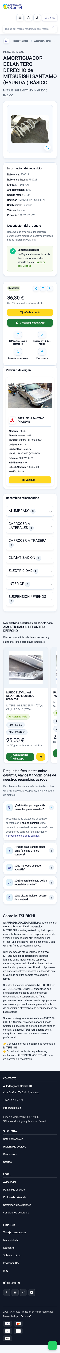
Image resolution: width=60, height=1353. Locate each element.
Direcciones (10, 1154)
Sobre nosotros (12, 1255)
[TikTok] (23, 1292)
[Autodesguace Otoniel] (12, 6)
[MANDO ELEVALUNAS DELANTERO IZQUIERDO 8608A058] (26, 667)
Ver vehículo (28, 479)
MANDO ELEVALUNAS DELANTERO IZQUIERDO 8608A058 (20, 696)
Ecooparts (9, 1247)
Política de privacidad (15, 1197)
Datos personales (13, 1139)
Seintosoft (26, 1316)
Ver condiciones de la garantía (23, 835)
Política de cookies (14, 1189)
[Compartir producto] (36, 288)
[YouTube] (31, 1292)
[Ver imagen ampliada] (30, 129)
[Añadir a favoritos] (43, 288)
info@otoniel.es (12, 1107)
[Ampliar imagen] (47, 147)
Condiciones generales (16, 1212)
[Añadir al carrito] (40, 757)
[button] (30, 511)
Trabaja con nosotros (14, 1232)
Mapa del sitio (11, 1240)
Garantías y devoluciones (17, 1204)
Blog (5, 1270)
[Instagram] (15, 1292)
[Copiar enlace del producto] (50, 288)
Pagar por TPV (11, 1263)
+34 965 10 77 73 (13, 1100)
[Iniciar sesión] (37, 17)
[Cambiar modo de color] (28, 17)
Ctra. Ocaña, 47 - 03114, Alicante (21, 1092)
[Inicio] (6, 41)
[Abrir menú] (20, 17)
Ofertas (7, 1161)
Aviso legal (9, 1182)
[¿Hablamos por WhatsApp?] (52, 1345)
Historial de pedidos (14, 1146)
